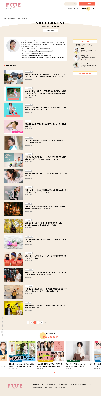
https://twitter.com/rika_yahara (36, 53)
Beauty (65, 14)
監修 (64, 387)
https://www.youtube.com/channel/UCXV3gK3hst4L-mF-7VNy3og (46, 57)
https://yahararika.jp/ (45, 48)
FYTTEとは (36, 385)
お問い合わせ (48, 387)
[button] (46, 372)
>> (45, 322)
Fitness (36, 14)
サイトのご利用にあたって (48, 385)
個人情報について (63, 385)
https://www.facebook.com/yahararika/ (39, 55)
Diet (20, 14)
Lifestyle (80, 14)
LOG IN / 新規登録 (87, 3)
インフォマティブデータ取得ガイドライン (81, 385)
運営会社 (57, 387)
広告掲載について (37, 387)
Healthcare (50, 14)
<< (25, 322)
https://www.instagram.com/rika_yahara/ (40, 51)
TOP (5, 18)
